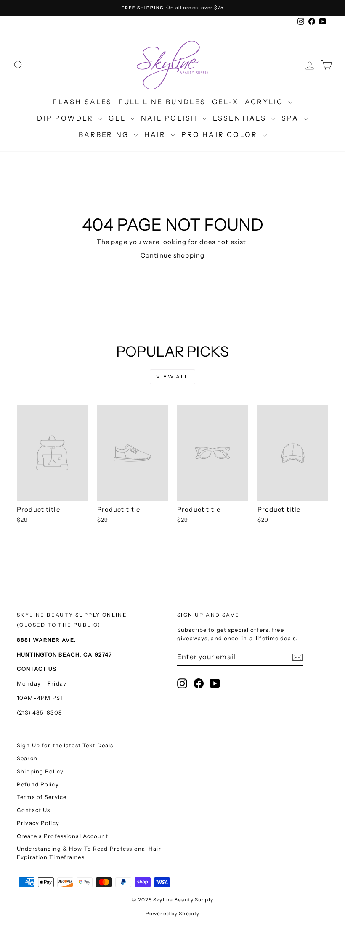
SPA (291, 118)
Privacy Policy (38, 823)
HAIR (156, 134)
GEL (118, 118)
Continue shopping (172, 255)
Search (27, 758)
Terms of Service (41, 797)
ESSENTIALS (241, 118)
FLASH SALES (82, 101)
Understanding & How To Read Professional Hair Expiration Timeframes (89, 852)
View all (172, 376)
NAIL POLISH (170, 118)
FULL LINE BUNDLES (162, 101)
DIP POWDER (66, 118)
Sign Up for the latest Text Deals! (66, 745)
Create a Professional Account (62, 836)
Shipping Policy (40, 771)
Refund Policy (38, 784)
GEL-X (225, 101)
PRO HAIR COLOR (220, 134)
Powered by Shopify (172, 913)
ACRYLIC (265, 101)
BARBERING (105, 134)
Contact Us (33, 810)
